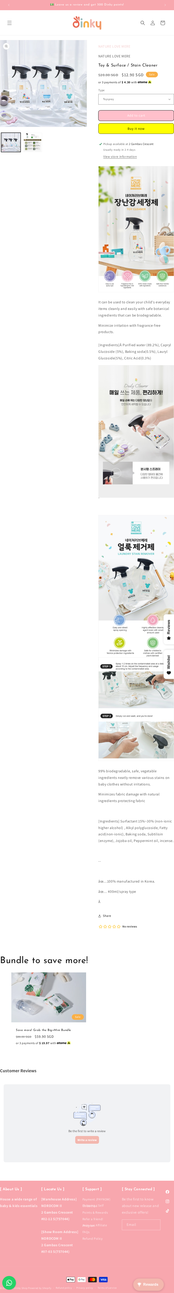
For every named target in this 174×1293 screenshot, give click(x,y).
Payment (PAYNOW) (96, 1200)
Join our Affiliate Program (94, 1225)
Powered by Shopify (39, 1288)
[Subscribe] (155, 1224)
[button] (9, 23)
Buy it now (136, 128)
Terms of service (107, 1287)
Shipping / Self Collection (93, 1205)
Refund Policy (92, 1239)
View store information (120, 157)
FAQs (85, 1232)
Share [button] (107, 916)
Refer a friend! (92, 1219)
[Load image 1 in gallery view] (11, 142)
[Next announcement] (165, 5)
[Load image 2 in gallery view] (32, 142)
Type (101, 90)
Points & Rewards (95, 1212)
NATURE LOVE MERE (114, 46)
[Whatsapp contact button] (9, 1283)
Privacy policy (84, 1287)
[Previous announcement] (9, 5)
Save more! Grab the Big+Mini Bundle (43, 1030)
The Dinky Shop (18, 1288)
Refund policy (64, 1287)
